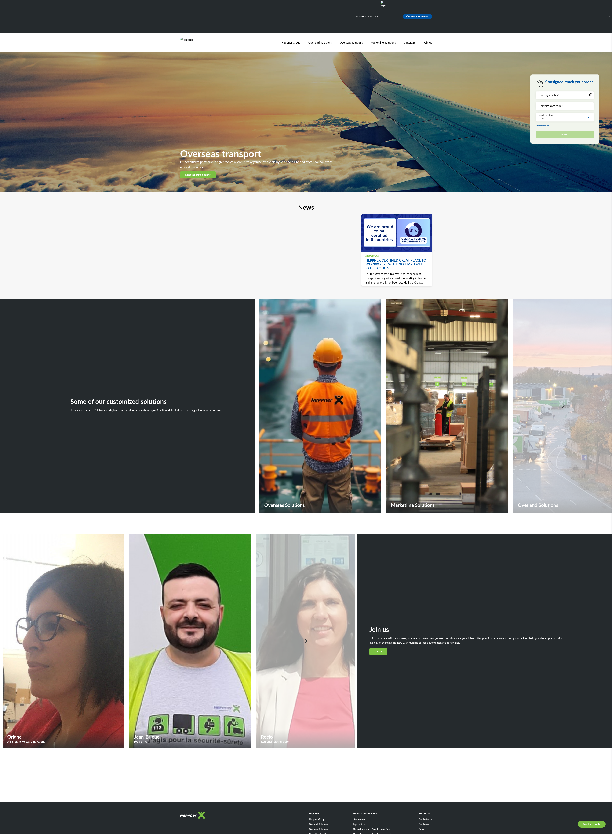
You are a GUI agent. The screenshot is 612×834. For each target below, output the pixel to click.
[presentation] (562, 406)
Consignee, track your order (366, 16)
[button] (184, 185)
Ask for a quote (592, 824)
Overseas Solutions (351, 42)
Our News (424, 824)
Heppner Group (290, 42)
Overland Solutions (320, 42)
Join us (428, 42)
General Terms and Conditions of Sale (371, 829)
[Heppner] (198, 43)
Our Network (425, 819)
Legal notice (359, 824)
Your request (359, 819)
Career (422, 829)
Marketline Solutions (383, 42)
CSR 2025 (410, 42)
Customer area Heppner (417, 16)
